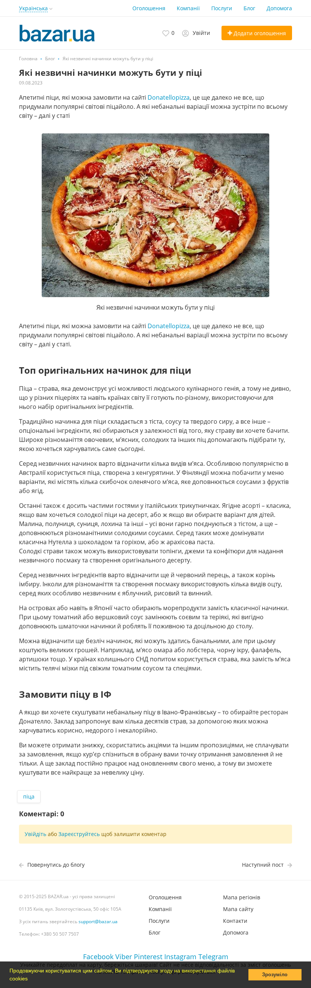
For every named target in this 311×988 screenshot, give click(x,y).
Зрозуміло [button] (274, 974)
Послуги (221, 8)
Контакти (235, 920)
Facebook (98, 956)
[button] (30, 979)
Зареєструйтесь (79, 834)
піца (29, 796)
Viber (123, 956)
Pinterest (148, 956)
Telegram (213, 956)
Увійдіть (35, 834)
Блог (249, 8)
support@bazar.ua (98, 921)
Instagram (180, 956)
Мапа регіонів (241, 897)
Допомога (279, 8)
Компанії (188, 8)
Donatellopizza (169, 97)
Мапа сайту (238, 909)
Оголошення (148, 8)
